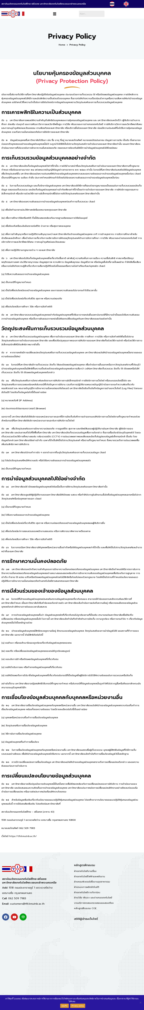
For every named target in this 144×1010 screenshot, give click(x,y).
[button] (54, 14)
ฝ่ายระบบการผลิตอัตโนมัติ (86, 887)
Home (62, 45)
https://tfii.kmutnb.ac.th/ (23, 836)
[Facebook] (5, 917)
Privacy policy (78, 1006)
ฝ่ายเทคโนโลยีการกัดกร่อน (87, 892)
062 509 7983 (17, 898)
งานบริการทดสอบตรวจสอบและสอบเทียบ (94, 903)
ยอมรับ (64, 1006)
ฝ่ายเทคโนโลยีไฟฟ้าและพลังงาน (89, 876)
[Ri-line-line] (23, 917)
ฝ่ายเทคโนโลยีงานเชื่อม (85, 871)
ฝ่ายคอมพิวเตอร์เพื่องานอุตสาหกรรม (92, 881)
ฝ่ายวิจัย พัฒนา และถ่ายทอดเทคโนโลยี (93, 897)
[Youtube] (14, 917)
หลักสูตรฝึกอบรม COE (85, 908)
